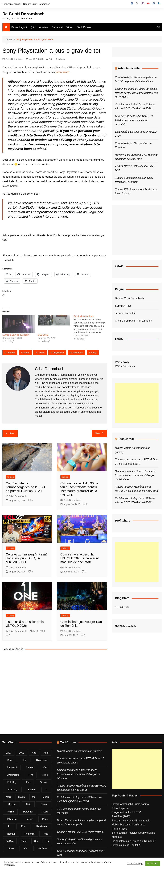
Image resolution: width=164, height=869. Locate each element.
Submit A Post (123, 305)
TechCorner (126, 439)
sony (93, 352)
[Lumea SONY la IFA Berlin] (18, 324)
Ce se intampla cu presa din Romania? (134, 841)
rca (23, 826)
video (11, 848)
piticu (45, 811)
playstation (58, 352)
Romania (29, 833)
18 (50, 59)
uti (47, 841)
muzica (12, 804)
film (31, 774)
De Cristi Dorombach (23, 13)
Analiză (43, 27)
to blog (61, 59)
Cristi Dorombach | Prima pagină (133, 320)
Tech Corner (84, 27)
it (46, 789)
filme (45, 774)
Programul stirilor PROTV (126, 812)
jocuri (26, 352)
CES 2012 (43, 334)
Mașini (21, 797)
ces (45, 767)
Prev (11, 433)
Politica (29, 819)
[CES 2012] (54, 324)
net (28, 804)
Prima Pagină (19, 27)
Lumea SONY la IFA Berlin (15, 334)
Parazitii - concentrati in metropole (131, 820)
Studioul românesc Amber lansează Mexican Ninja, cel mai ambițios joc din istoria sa (135, 475)
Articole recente (129, 68)
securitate (77, 352)
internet (11, 352)
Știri (33, 27)
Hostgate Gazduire (125, 625)
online (41, 352)
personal (28, 811)
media (45, 797)
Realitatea (41, 826)
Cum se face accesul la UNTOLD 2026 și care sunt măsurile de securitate (79, 558)
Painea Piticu (119, 828)
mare (8, 797)
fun (28, 782)
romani (11, 833)
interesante (62, 72)
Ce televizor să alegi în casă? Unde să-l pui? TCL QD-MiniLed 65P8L (27, 558)
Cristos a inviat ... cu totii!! (126, 845)
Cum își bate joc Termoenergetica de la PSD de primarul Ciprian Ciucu (25, 487)
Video (69, 27)
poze (45, 819)
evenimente (13, 774)
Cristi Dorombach (14, 59)
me (33, 797)
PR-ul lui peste (120, 808)
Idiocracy (12, 789)
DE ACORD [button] (152, 863)
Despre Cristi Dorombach (36, 4)
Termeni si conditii (11, 4)
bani (9, 760)
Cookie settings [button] (135, 863)
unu (36, 841)
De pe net (57, 27)
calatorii (30, 767)
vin (25, 848)
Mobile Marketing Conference (128, 824)
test (45, 833)
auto (46, 752)
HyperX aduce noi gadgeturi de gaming (79, 751)
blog (24, 760)
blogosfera (41, 760)
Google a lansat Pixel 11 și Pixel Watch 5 (80, 832)
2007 (8, 752)
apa (34, 752)
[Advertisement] (136, 403)
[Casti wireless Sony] (91, 327)
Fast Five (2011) (121, 816)
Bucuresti (12, 767)
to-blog (10, 841)
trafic (24, 841)
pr (9, 826)
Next (97, 433)
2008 (21, 752)
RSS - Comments (125, 366)
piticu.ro (11, 819)
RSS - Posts (122, 362)
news (44, 804)
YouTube (42, 848)
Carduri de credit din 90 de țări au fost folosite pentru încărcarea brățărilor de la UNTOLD (136, 92)
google (43, 782)
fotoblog (11, 782)
